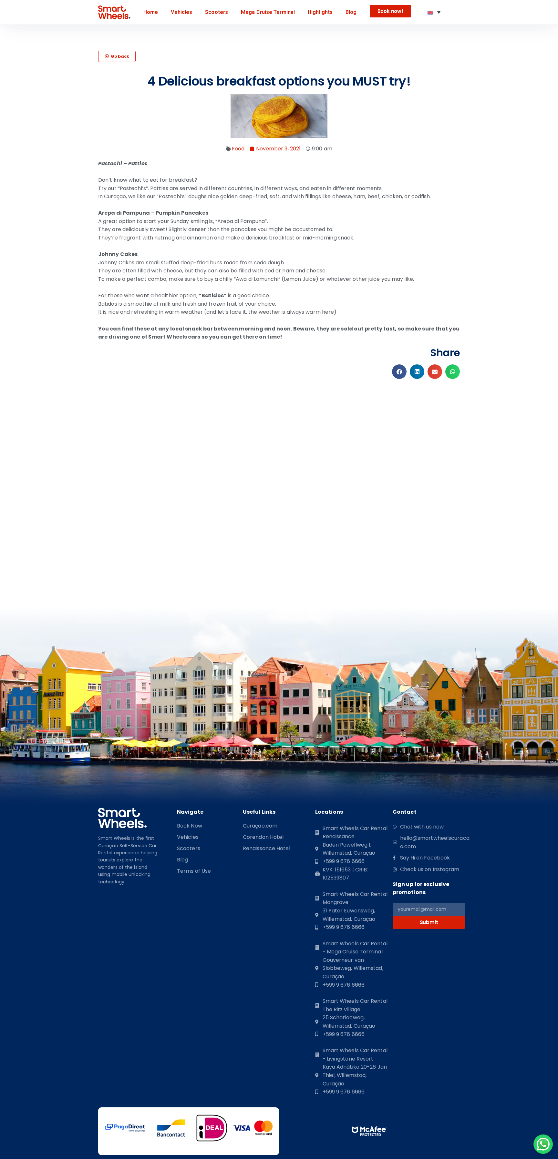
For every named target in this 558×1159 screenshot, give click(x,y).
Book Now (189, 826)
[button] (117, 56)
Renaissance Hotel (266, 848)
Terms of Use (194, 871)
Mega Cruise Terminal (268, 12)
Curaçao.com (260, 826)
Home (150, 12)
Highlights (320, 12)
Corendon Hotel (263, 837)
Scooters (216, 12)
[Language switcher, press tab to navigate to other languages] (434, 12)
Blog (351, 12)
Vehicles (181, 12)
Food (238, 148)
